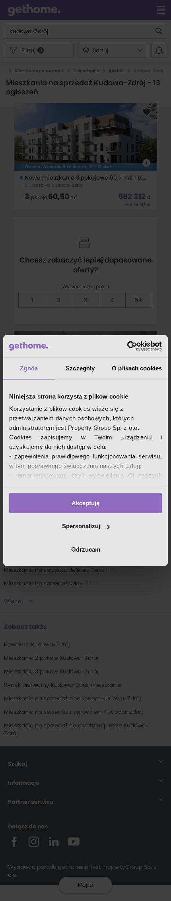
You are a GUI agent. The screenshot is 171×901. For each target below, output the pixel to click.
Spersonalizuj (81, 526)
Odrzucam (85, 549)
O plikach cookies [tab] (137, 367)
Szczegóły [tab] (80, 367)
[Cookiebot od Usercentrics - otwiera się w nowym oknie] (127, 346)
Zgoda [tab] (29, 367)
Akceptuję (85, 502)
